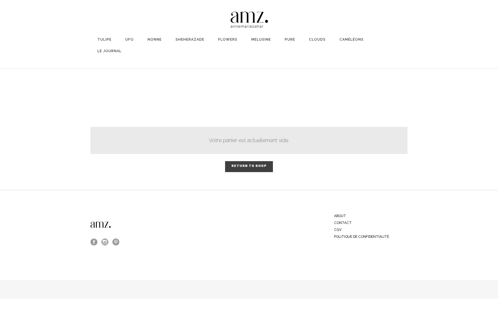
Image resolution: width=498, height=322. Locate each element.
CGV (338, 230)
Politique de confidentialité (361, 237)
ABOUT (340, 216)
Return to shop (249, 166)
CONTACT (343, 223)
